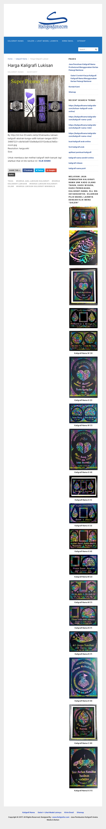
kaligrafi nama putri (77, 168)
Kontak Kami (74, 87)
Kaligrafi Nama (16, 41)
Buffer (11, 175)
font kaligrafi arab (76, 147)
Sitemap (81, 41)
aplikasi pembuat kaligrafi (80, 152)
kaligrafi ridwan (75, 163)
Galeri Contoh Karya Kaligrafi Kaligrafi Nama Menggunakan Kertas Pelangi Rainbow (84, 78)
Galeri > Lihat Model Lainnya (43, 41)
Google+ (52, 170)
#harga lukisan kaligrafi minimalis (35, 186)
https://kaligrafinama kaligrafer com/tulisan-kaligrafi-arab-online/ (82, 108)
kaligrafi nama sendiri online (81, 158)
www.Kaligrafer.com (60, 817)
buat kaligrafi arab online (80, 141)
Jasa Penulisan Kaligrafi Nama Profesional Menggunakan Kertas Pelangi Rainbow (83, 67)
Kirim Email (67, 41)
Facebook (28, 170)
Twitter (40, 170)
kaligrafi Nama (21, 59)
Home (10, 59)
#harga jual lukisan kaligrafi (32, 181)
